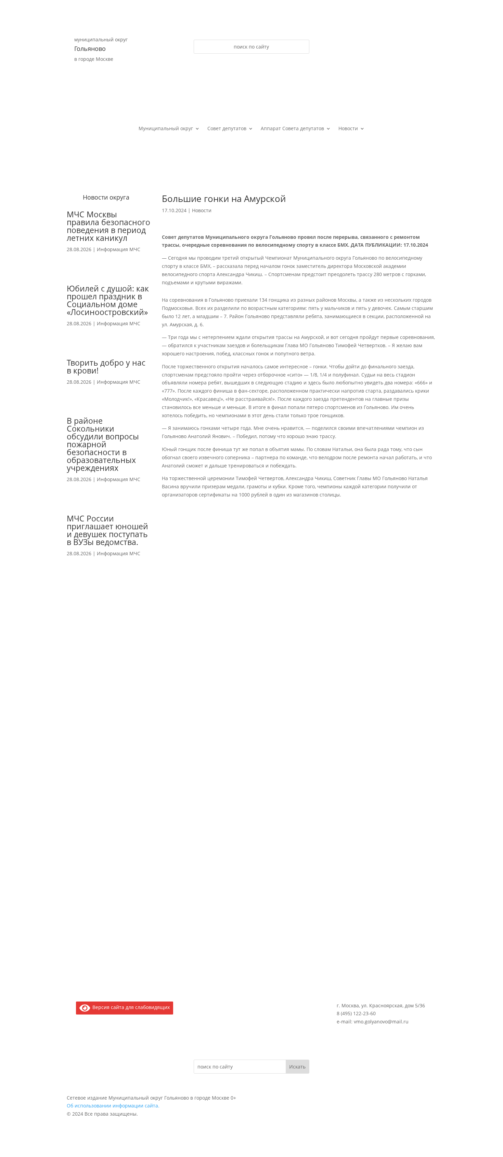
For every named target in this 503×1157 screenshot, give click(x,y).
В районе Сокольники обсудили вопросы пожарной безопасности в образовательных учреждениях (103, 444)
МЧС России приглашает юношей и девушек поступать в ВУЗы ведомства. (107, 530)
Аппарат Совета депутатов (292, 129)
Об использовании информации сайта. (113, 1105)
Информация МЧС (118, 249)
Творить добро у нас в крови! (106, 366)
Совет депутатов (226, 129)
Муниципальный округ (166, 129)
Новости (348, 129)
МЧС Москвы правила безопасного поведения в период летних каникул (108, 226)
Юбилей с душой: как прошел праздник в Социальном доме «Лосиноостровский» (108, 300)
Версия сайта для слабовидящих (130, 1007)
